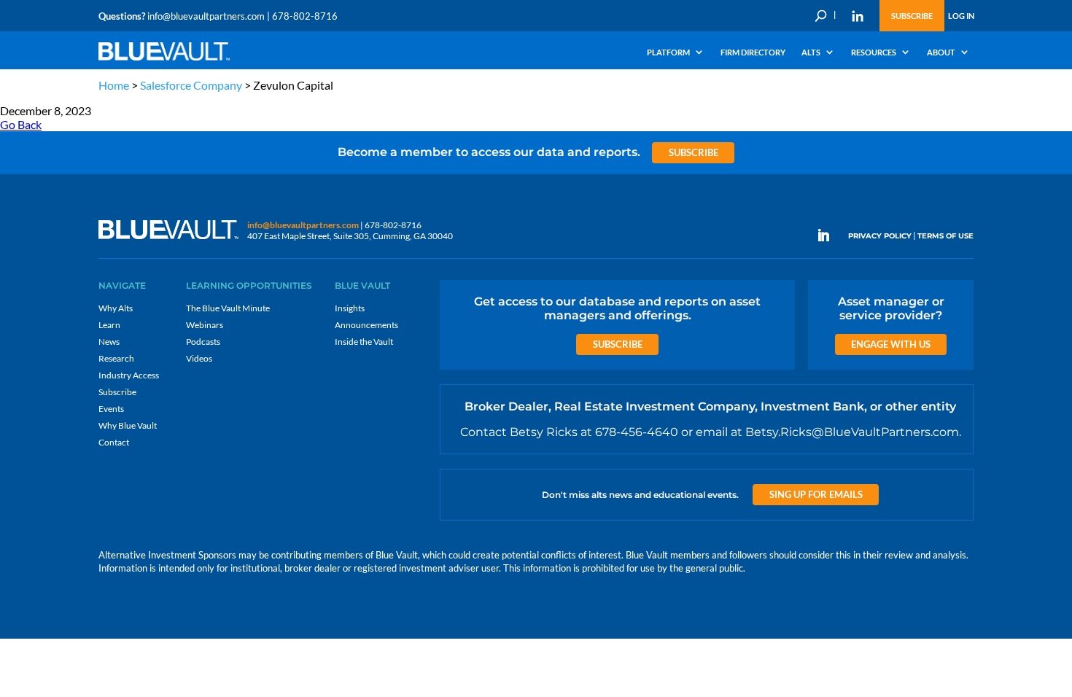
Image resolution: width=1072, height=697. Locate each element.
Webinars (204, 324)
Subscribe (912, 16)
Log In (961, 16)
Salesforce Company (191, 85)
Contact (113, 442)
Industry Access (128, 375)
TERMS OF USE (945, 236)
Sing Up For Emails (816, 494)
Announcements (366, 324)
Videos (199, 358)
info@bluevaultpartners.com (206, 16)
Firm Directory (753, 52)
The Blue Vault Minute (228, 308)
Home (113, 85)
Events (111, 408)
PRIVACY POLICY (880, 236)
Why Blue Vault (127, 425)
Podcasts (203, 341)
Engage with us (891, 344)
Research (116, 358)
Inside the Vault (364, 341)
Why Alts (115, 308)
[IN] (857, 16)
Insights (350, 308)
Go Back (21, 124)
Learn (109, 324)
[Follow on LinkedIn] (829, 235)
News (109, 341)
